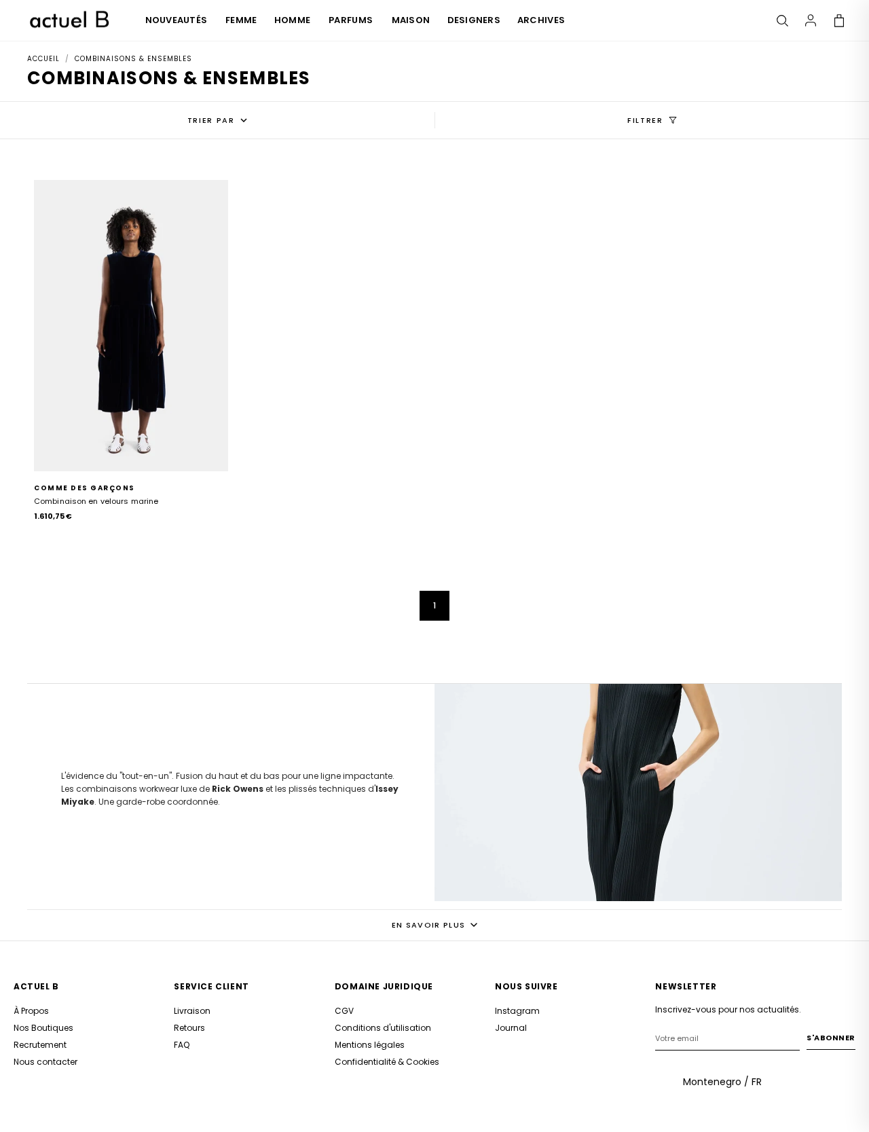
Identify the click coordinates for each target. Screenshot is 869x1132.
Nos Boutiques (43, 1028)
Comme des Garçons (84, 487)
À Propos (31, 1011)
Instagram (517, 1011)
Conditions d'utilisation (383, 1028)
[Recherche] (782, 20)
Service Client (211, 986)
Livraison (192, 1011)
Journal (511, 1028)
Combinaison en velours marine (96, 501)
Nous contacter (45, 1061)
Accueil (43, 59)
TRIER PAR (211, 120)
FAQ (181, 1045)
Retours (189, 1028)
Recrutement (40, 1045)
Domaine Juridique (384, 986)
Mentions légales (370, 1045)
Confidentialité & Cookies (387, 1061)
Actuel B (36, 986)
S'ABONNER (831, 1037)
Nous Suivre (526, 986)
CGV (344, 1011)
